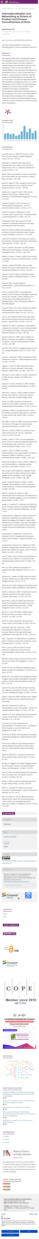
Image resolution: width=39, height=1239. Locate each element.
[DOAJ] (8, 952)
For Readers (6, 1136)
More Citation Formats (13, 885)
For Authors (6, 1139)
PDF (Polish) (9, 813)
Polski (4, 916)
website (25, 1206)
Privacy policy (34, 1214)
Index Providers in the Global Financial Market (16, 1107)
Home (4, 8)
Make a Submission (11, 925)
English (5, 914)
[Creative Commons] (16, 952)
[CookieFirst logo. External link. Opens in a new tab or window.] (2, 1216)
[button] (4, 1214)
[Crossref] (10, 967)
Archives (10, 8)
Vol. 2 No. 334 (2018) (21, 8)
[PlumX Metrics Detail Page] (7, 111)
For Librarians (6, 1142)
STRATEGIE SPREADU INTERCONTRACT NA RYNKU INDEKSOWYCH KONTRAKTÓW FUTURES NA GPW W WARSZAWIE (18, 1094)
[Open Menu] (2, 2)
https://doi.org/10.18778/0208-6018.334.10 (18, 40)
